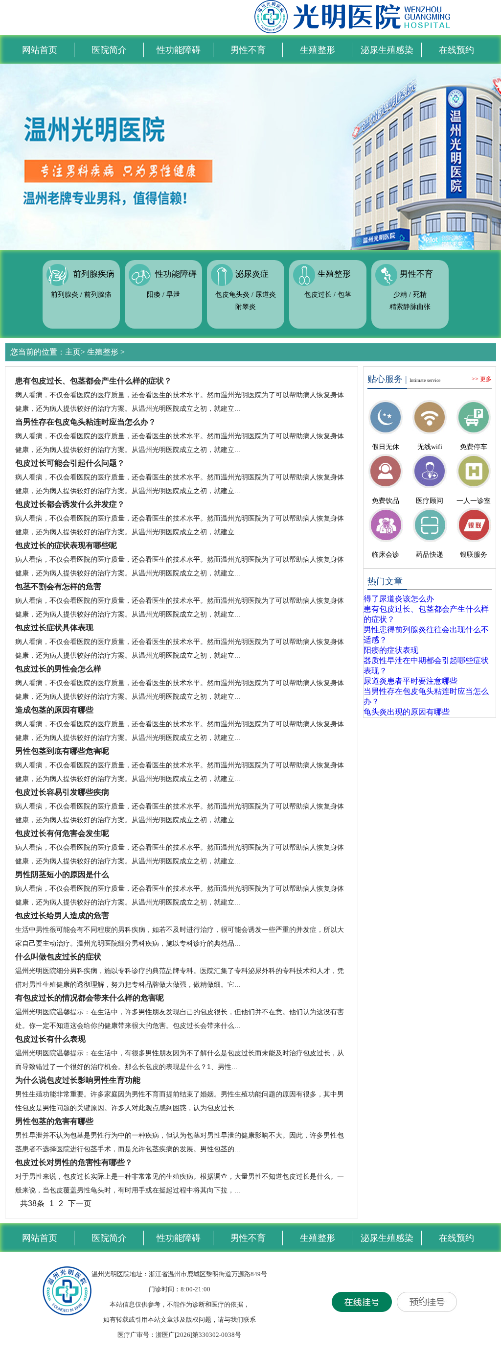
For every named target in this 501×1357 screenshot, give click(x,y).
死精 (420, 294)
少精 (400, 294)
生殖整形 (317, 50)
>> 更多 (482, 379)
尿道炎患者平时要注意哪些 (410, 681)
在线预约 (456, 50)
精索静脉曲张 (410, 306)
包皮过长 (318, 294)
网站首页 (39, 50)
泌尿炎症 (252, 274)
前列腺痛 (98, 294)
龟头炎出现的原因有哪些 (407, 712)
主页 (73, 352)
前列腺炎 (64, 294)
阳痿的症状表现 (391, 650)
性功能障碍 (179, 50)
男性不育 (248, 50)
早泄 (173, 294)
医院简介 (109, 50)
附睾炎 (245, 306)
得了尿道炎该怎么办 (399, 599)
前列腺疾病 (93, 274)
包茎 (344, 294)
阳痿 (153, 294)
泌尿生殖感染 (387, 50)
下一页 (79, 1203)
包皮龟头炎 (232, 294)
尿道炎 (265, 294)
